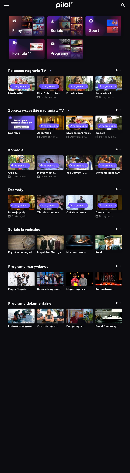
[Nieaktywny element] (27, 26)
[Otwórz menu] (6, 5)
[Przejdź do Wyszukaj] (123, 5)
